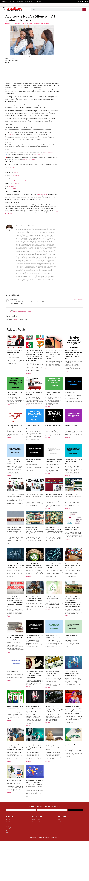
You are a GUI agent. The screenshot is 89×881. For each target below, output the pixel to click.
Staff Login (9, 827)
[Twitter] (78, 1)
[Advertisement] (32, 73)
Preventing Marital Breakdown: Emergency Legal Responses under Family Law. (15, 637)
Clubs (59, 819)
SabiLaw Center (36, 819)
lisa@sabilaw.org (13, 186)
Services (50, 5)
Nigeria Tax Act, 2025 (12, 671)
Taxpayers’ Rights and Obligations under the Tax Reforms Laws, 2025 (72, 673)
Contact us (9, 825)
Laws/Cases (30, 5)
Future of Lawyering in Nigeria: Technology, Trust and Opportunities (15, 352)
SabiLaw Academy (20, 1)
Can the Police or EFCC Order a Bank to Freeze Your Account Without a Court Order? (34, 496)
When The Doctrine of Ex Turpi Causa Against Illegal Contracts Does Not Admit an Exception (53, 496)
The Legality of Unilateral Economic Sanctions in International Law (52, 673)
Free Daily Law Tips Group (21, 181)
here (11, 139)
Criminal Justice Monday (34, 23)
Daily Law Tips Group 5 (29, 159)
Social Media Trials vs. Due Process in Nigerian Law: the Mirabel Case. (72, 565)
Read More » (28, 373)
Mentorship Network (63, 825)
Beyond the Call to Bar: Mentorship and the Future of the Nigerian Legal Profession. (34, 565)
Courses (16, 5)
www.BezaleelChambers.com (13, 136)
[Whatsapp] (84, 1)
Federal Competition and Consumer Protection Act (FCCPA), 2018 (14, 461)
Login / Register (38, 1)
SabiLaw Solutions (12, 1)
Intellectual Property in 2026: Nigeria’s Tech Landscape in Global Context (53, 565)
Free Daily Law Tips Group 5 (22, 178)
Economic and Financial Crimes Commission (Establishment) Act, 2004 (73, 461)
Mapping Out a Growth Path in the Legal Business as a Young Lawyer (15, 708)
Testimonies (59, 5)
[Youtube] (86, 1)
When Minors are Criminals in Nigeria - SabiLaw (20, 311)
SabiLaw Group (4, 1)
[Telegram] (82, 1)
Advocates (61, 821)
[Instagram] (80, 1)
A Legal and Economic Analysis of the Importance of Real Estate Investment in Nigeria (34, 598)
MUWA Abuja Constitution (14, 780)
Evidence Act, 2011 (70, 392)
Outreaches (61, 823)
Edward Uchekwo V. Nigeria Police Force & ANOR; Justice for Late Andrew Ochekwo (73, 496)
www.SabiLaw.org (10, 134)
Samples (23, 5)
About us (8, 823)
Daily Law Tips (25, 23)
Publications (40, 5)
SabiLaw (16, 183)
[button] (53, 1)
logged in (15, 319)
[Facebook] (77, 1)
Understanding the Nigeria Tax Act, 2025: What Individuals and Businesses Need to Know (15, 565)
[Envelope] (87, 1)
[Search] (84, 9)
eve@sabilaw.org (38, 154)
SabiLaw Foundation (28, 1)
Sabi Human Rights (45, 23)
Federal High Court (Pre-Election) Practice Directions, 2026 (34, 427)
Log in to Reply (12, 305)
